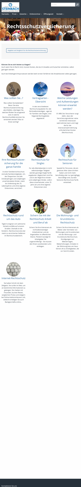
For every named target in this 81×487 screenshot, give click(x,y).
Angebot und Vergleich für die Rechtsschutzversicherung (27, 50)
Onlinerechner (35, 14)
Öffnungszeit (48, 14)
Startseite (5, 14)
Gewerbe (23, 14)
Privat (14, 14)
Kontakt (59, 14)
